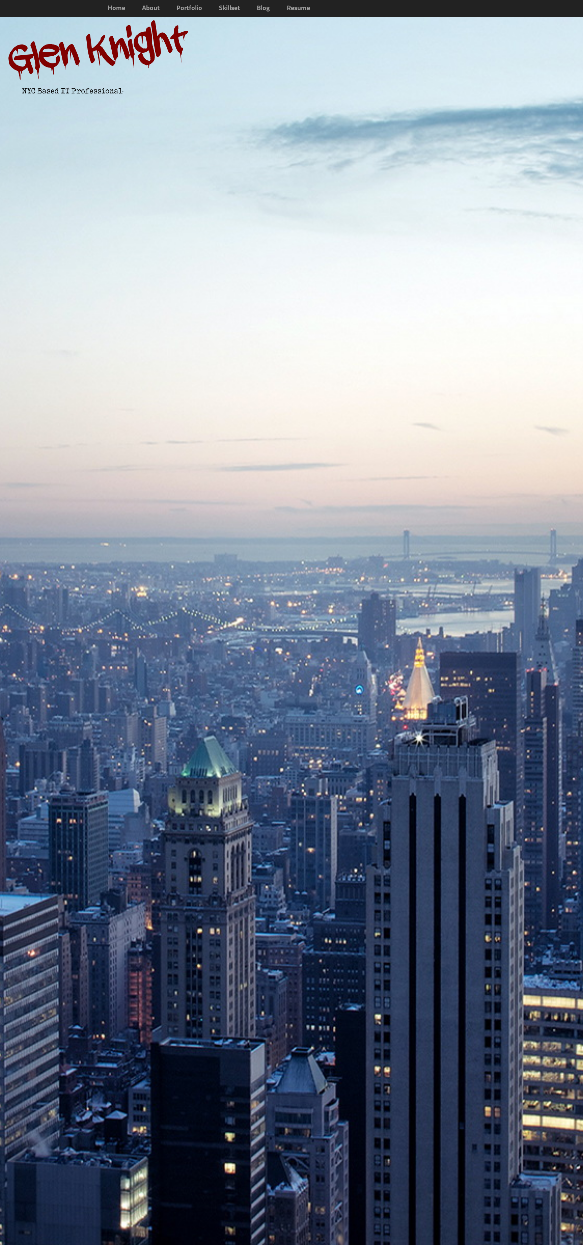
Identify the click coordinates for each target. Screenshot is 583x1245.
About (151, 8)
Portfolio (189, 8)
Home (116, 8)
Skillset (229, 8)
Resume (298, 8)
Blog (263, 8)
